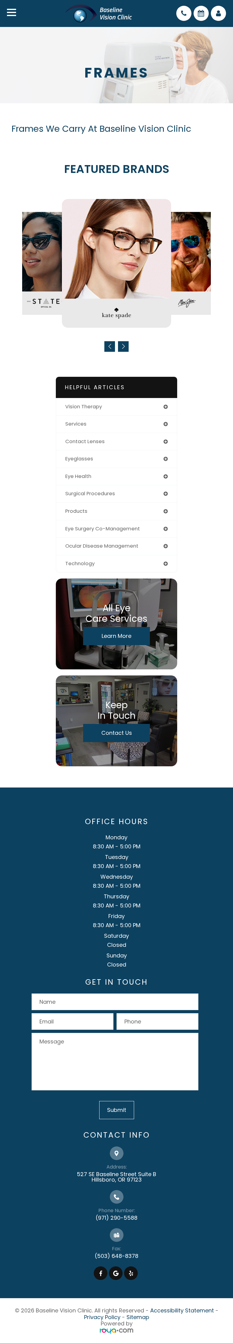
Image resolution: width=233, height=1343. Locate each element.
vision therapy (83, 406)
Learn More (116, 636)
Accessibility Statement (182, 1310)
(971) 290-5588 (116, 1218)
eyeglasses (79, 458)
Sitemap (138, 1317)
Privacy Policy (102, 1317)
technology (80, 563)
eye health (78, 476)
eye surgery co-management (102, 528)
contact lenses (85, 441)
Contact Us (116, 733)
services (75, 423)
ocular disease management (101, 545)
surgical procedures (90, 493)
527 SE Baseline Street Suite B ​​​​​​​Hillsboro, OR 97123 (116, 1176)
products (76, 511)
